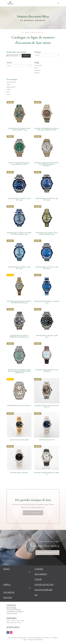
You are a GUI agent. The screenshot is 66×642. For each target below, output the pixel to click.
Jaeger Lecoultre (11, 87)
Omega (8, 89)
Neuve (36, 68)
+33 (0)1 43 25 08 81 (12, 613)
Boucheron (41, 574)
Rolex (8, 92)
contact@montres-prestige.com (15, 611)
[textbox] (47, 55)
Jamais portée (38, 65)
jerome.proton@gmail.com (35, 637)
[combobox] (46, 55)
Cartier (8, 84)
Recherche (26, 55)
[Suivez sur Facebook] (8, 632)
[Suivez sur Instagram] (11, 632)
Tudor (8, 94)
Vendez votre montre (47, 552)
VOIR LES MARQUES (33, 513)
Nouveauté (37, 70)
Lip (36, 595)
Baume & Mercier (11, 82)
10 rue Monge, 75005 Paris (14, 609)
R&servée (37, 73)
